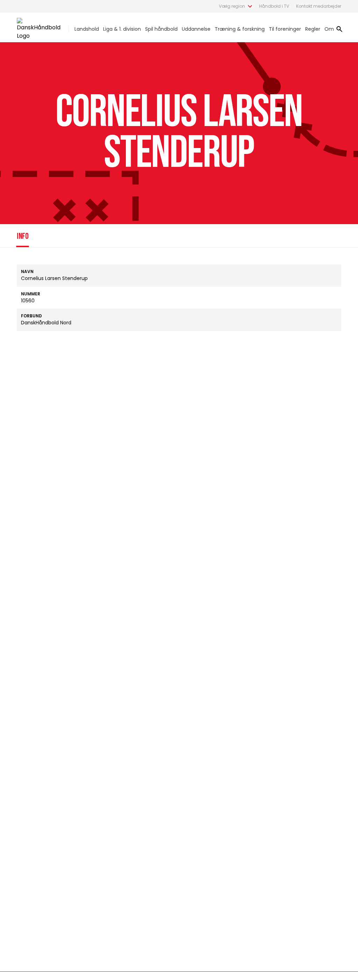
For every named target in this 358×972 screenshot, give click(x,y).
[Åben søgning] (339, 29)
